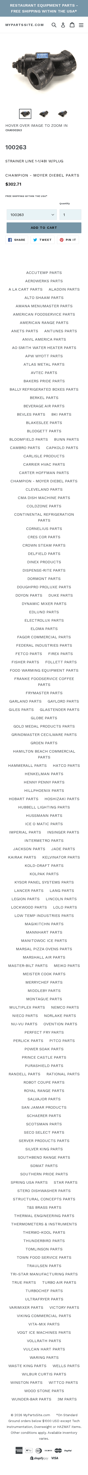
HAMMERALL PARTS (27, 765)
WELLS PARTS (66, 1365)
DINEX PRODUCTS (44, 562)
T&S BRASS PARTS (44, 1207)
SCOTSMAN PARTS (44, 1124)
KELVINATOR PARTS (61, 857)
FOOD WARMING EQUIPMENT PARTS (44, 670)
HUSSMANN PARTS (44, 815)
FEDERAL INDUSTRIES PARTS (44, 645)
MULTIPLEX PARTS (27, 1007)
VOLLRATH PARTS (44, 1340)
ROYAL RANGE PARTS (44, 1090)
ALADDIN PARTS (64, 289)
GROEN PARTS (44, 743)
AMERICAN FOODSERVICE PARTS (44, 314)
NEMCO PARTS (65, 1007)
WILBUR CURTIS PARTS (44, 1374)
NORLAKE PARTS (60, 1015)
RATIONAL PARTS (63, 1074)
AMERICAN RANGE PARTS (44, 322)
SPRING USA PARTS (29, 1182)
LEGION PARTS (25, 899)
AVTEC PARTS (44, 372)
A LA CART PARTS (26, 289)
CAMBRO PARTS (25, 447)
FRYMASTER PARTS (44, 693)
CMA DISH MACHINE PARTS (44, 497)
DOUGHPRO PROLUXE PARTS (44, 587)
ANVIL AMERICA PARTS (44, 339)
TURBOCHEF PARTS (44, 1290)
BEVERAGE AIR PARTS (44, 406)
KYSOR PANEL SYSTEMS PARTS (44, 882)
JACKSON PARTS (29, 849)
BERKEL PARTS (44, 397)
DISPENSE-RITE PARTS (44, 570)
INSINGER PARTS (63, 832)
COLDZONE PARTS (44, 506)
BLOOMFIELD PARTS (28, 439)
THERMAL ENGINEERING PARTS (44, 1215)
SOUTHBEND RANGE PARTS (44, 1157)
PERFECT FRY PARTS (44, 1032)
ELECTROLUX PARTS (44, 620)
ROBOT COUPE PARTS (44, 1082)
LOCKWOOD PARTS (29, 907)
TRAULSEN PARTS (44, 1265)
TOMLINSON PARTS (44, 1249)
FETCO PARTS (28, 653)
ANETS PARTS (24, 331)
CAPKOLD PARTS (62, 447)
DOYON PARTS (28, 595)
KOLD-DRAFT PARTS (44, 865)
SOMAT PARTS (44, 1165)
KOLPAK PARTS (44, 874)
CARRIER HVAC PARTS (44, 464)
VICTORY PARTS (64, 1307)
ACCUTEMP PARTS (44, 272)
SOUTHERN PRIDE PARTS (44, 1174)
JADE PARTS (63, 849)
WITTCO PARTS (63, 1382)
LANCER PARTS (29, 890)
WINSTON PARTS (26, 1382)
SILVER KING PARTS (44, 1149)
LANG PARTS (62, 890)
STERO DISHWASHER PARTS (44, 1190)
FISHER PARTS (25, 662)
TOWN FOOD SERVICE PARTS (44, 1257)
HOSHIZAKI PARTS (61, 798)
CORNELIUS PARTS (44, 528)
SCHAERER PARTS (44, 1115)
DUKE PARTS (60, 595)
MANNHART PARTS (44, 932)
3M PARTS (67, 1399)
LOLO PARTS (65, 907)
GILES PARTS (21, 709)
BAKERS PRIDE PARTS (44, 381)
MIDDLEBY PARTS (44, 990)
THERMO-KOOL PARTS (44, 1232)
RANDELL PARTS (24, 1074)
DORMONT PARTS (44, 578)
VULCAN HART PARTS (44, 1349)
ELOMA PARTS (44, 628)
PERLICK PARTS (28, 1040)
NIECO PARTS (25, 1015)
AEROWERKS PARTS (44, 281)
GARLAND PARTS (25, 701)
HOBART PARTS (23, 798)
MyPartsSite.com (24, 25)
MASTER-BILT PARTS (28, 965)
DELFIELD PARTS (44, 553)
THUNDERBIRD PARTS (44, 1240)
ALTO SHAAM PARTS (44, 297)
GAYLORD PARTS (63, 701)
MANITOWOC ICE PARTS (44, 940)
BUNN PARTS (66, 439)
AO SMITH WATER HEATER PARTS (44, 347)
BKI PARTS (61, 414)
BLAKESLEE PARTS (44, 422)
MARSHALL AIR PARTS (44, 957)
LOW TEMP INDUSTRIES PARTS (44, 915)
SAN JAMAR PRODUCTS (44, 1107)
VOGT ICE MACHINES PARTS (44, 1332)
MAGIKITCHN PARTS (44, 924)
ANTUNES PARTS (60, 331)
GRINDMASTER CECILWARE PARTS (44, 734)
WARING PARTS (44, 1357)
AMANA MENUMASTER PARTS (44, 306)
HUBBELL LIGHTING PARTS (44, 807)
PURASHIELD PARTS (44, 1065)
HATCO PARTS (66, 765)
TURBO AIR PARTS (59, 1282)
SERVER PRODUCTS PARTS (44, 1140)
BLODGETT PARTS (44, 431)
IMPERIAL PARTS (25, 832)
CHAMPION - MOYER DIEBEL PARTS (44, 481)
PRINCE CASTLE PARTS (44, 1057)
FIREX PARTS (60, 653)
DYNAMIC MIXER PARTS (44, 603)
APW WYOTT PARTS (44, 356)
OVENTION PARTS (60, 1024)
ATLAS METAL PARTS (44, 364)
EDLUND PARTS (44, 612)
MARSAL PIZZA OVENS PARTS (44, 949)
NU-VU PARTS (24, 1024)
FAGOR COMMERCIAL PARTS (44, 637)
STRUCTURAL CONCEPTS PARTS (44, 1199)
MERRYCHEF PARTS (44, 982)
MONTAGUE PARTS (44, 999)
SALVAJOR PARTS (44, 1099)
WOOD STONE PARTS (44, 1390)
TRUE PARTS (24, 1282)
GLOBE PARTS (44, 718)
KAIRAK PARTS (22, 857)
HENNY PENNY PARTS (44, 782)
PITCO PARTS (62, 1040)
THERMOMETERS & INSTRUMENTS (44, 1224)
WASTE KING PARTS (27, 1365)
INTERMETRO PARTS (44, 840)
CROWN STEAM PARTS (44, 545)
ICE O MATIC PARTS (44, 823)
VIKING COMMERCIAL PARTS (44, 1315)
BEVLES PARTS (31, 414)
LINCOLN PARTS (61, 899)
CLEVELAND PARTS (44, 489)
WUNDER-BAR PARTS (31, 1399)
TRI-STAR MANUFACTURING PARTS (44, 1274)
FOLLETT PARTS (61, 662)
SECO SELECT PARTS (44, 1132)
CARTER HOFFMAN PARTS (44, 472)
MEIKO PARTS (67, 965)
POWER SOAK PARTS (44, 1049)
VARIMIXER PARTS (26, 1307)
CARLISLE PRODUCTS (44, 456)
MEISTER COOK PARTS (44, 974)
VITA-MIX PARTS (44, 1324)
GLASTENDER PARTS (59, 709)
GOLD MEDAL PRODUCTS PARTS (44, 726)
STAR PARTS (65, 1182)
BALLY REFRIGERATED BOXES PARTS (44, 389)
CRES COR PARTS (44, 537)
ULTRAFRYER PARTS (44, 1299)
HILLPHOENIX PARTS (44, 790)
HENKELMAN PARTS (44, 773)
